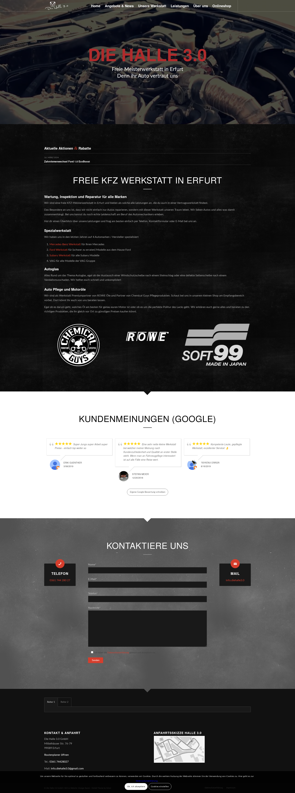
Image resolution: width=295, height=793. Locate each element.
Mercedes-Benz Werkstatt (65, 244)
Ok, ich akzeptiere (136, 786)
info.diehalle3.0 (235, 580)
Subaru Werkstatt (60, 255)
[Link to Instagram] (248, 5)
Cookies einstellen (160, 786)
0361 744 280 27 (60, 580)
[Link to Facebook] (243, 5)
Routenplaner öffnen (56, 755)
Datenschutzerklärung (118, 653)
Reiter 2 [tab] (64, 702)
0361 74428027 (59, 761)
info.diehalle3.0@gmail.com (67, 768)
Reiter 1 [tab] (51, 702)
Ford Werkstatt (59, 249)
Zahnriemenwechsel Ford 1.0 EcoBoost (67, 161)
